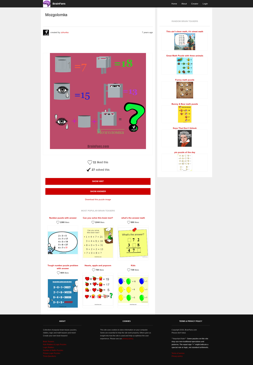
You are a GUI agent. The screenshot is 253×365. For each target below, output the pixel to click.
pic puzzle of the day (184, 152)
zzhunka (65, 32)
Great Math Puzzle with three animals (184, 55)
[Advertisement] (96, 43)
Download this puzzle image (98, 199)
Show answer (98, 191)
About (184, 3)
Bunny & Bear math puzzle (185, 104)
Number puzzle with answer (63, 218)
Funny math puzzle (184, 80)
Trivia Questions (49, 356)
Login (205, 3)
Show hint (98, 181)
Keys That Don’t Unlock (185, 128)
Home (174, 3)
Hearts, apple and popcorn (98, 265)
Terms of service (178, 353)
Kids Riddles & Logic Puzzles (54, 344)
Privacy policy (177, 356)
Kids (133, 265)
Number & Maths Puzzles (53, 350)
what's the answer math (133, 218)
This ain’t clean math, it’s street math (184, 31)
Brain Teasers (48, 342)
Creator (194, 3)
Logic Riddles (48, 347)
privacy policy (127, 339)
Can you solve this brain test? (98, 218)
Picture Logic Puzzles (51, 353)
